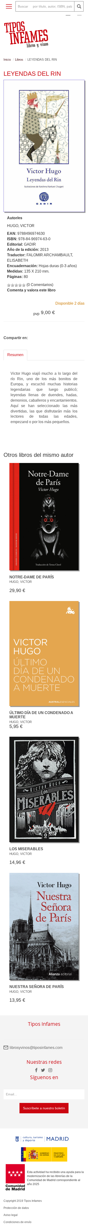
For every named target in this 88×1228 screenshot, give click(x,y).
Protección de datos (16, 1208)
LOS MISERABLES (26, 849)
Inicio (7, 59)
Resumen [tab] (15, 355)
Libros (19, 59)
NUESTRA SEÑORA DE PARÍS (36, 987)
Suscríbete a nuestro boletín (44, 1108)
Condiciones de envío (17, 1222)
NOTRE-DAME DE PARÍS (31, 577)
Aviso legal (11, 1215)
